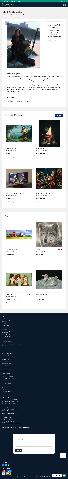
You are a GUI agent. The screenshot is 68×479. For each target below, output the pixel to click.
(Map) (17, 401)
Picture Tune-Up (6, 334)
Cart (58, 1)
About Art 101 (5, 362)
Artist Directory (6, 320)
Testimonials (5, 389)
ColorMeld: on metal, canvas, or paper (11, 344)
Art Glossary (5, 367)
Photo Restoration (6, 345)
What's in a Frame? (7, 363)
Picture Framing (6, 331)
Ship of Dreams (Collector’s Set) (15, 193)
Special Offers (5, 333)
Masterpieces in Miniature (8, 373)
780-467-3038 (4, 1)
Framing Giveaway (6, 336)
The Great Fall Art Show (8, 378)
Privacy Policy (5, 355)
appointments (5, 413)
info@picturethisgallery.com (12, 423)
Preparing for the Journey (43, 193)
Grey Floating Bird (41, 294)
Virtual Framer (5, 338)
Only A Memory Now (12, 249)
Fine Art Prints (5, 325)
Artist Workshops (6, 365)
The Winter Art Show (7, 380)
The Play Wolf (40, 249)
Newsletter (4, 393)
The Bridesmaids (11, 294)
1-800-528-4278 (15, 1)
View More (59, 115)
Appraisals (5, 321)
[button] (64, 5)
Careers (4, 351)
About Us (4, 387)
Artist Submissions (7, 353)
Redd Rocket (40, 148)
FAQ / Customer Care (7, 391)
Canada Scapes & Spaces (8, 376)
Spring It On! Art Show (7, 374)
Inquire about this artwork (54, 41)
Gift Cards (4, 350)
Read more (18, 143)
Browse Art (5, 318)
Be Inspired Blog (6, 386)
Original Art (5, 323)
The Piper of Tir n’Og (12, 148)
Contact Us (64, 1)
